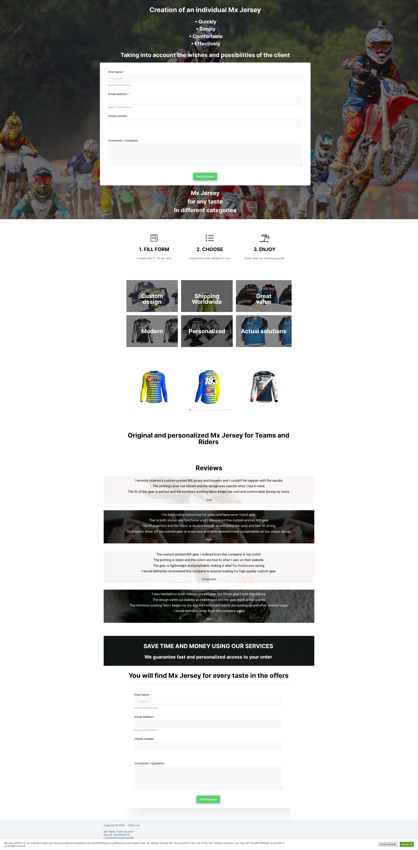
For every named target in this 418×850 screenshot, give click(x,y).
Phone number (117, 116)
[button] (186, 409)
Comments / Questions (123, 140)
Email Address (118, 94)
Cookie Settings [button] (388, 844)
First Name (116, 72)
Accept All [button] (407, 844)
